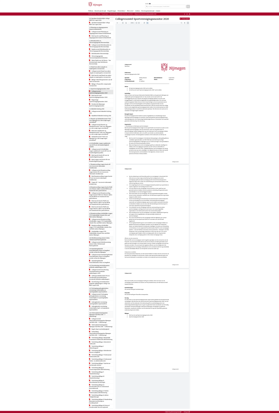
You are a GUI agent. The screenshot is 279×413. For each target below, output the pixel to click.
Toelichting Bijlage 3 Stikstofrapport (96, 347)
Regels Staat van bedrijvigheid (100, 329)
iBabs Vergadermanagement (172, 412)
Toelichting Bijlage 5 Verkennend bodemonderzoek (100, 355)
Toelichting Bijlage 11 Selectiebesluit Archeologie (97, 381)
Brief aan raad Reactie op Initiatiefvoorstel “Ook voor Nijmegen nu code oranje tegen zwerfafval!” (100, 132)
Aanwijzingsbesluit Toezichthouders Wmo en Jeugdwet (99, 261)
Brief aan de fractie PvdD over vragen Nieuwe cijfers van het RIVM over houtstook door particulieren (99, 202)
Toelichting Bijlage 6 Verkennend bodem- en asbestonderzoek (100, 360)
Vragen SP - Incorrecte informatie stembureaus (100, 183)
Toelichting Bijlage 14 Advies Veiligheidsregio (98, 396)
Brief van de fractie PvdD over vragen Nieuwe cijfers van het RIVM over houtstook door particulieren (99, 208)
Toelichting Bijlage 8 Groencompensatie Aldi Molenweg (99, 368)
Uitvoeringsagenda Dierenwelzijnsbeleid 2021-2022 (98, 57)
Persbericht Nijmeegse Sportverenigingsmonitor (97, 105)
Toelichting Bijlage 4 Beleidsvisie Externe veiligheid (100, 351)
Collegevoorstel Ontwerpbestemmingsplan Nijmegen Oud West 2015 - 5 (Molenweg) (100, 320)
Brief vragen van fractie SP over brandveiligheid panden (99, 160)
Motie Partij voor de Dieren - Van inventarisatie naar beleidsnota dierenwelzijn (100, 62)
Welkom (90, 11)
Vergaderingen (111, 11)
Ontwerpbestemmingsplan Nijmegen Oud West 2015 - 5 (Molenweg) (100, 325)
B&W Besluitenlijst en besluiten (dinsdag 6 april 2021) (121, 14)
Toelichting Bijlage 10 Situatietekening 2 (96, 377)
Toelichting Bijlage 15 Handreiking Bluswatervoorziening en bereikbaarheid (100, 401)
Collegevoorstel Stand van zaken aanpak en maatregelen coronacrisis (100, 72)
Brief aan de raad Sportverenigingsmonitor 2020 (98, 96)
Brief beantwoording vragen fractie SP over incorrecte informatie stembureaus (100, 178)
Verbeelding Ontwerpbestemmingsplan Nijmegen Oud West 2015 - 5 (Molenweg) (100, 333)
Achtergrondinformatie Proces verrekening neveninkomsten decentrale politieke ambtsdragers (99, 277)
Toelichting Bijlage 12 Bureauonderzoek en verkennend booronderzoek (99, 386)
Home (98, 14)
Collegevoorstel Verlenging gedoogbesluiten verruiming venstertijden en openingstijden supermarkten (98, 297)
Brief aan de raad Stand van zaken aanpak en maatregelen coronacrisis (100, 76)
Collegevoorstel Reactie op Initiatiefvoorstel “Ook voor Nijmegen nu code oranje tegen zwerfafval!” (100, 126)
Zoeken (147, 3)
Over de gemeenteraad (147, 11)
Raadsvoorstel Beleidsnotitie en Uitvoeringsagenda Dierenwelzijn (99, 50)
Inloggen (186, 412)
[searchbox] (165, 6)
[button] (188, 6)
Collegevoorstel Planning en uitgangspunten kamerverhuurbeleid (100, 32)
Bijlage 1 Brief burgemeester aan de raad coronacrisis (100, 80)
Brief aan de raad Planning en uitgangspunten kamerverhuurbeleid (100, 36)
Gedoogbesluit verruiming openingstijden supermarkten (98, 302)
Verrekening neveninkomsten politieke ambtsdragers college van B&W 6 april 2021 (99, 283)
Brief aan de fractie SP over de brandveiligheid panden (99, 156)
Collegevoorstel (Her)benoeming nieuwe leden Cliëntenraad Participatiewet (100, 243)
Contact (158, 11)
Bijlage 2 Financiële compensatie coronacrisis (100, 84)
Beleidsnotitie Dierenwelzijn (99, 53)
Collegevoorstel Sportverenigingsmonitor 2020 (98, 92)
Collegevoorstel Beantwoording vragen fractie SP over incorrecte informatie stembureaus (99, 172)
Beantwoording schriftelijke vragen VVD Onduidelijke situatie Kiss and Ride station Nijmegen (100, 227)
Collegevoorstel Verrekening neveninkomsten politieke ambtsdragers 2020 (99, 271)
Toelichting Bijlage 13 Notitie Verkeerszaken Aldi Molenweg (99, 391)
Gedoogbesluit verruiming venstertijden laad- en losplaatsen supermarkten (99, 308)
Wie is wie (130, 11)
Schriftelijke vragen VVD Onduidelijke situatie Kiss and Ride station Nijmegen (99, 233)
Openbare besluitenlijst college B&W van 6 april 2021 (99, 23)
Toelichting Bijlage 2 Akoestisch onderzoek (100, 342)
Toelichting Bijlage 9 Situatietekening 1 (96, 372)
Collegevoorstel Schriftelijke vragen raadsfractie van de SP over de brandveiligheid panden (100, 150)
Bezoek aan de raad (100, 11)
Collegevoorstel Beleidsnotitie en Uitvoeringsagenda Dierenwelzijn (100, 45)
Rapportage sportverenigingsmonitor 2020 (98, 100)
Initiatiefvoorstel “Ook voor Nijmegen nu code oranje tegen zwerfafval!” (98, 138)
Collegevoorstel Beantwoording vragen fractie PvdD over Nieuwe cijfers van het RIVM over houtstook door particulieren (100, 195)
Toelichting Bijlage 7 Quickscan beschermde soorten (99, 364)
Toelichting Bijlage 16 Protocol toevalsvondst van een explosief (99, 406)
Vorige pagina (185, 18)
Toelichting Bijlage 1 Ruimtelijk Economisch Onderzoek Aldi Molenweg (100, 338)
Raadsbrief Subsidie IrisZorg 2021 (101, 115)
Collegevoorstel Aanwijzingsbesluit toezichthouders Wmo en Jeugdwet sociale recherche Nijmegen (100, 256)
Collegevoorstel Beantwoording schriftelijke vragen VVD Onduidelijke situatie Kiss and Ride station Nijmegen (100, 221)
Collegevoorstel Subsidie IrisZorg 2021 (100, 112)
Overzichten (121, 11)
